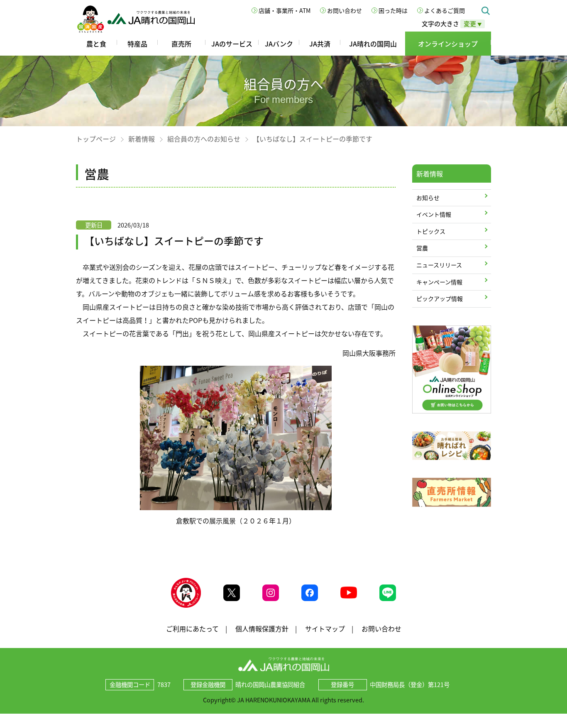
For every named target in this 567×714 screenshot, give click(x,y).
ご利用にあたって (192, 628)
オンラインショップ (448, 44)
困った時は (393, 10)
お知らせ (428, 197)
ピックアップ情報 (439, 298)
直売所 (181, 44)
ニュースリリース (439, 265)
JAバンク (279, 44)
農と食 (96, 44)
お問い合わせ (344, 10)
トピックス (430, 231)
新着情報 (141, 139)
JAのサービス (231, 44)
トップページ (96, 139)
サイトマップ (325, 628)
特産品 (137, 44)
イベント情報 (433, 214)
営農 (422, 248)
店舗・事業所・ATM (284, 10)
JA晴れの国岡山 (373, 44)
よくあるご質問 (444, 10)
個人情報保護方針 (261, 628)
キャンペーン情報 (439, 282)
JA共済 (319, 44)
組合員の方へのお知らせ (203, 139)
